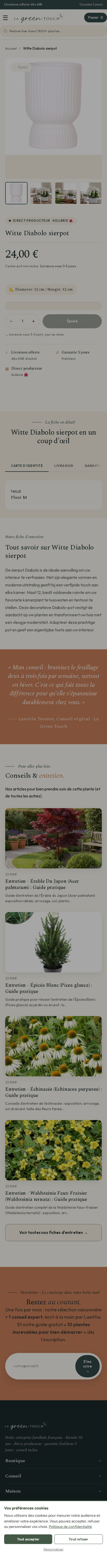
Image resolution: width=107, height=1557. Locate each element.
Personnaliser (54, 1549)
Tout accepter (28, 1539)
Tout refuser (78, 1539)
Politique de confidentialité (70, 1527)
